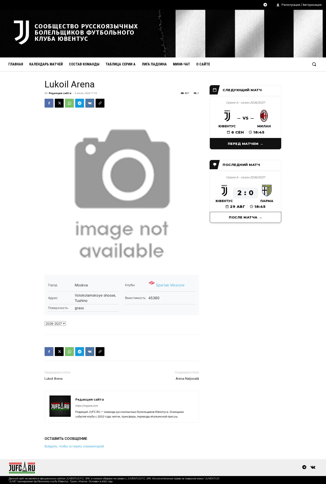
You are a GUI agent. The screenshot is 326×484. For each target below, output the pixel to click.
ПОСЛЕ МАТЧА (243, 217)
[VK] (89, 103)
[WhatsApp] (69, 103)
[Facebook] (49, 103)
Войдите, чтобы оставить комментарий (74, 446)
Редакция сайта (60, 93)
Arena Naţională (187, 379)
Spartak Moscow (170, 285)
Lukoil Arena (54, 379)
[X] (59, 103)
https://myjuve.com (86, 405)
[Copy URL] (100, 103)
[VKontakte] (312, 467)
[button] (314, 64)
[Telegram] (265, 5)
